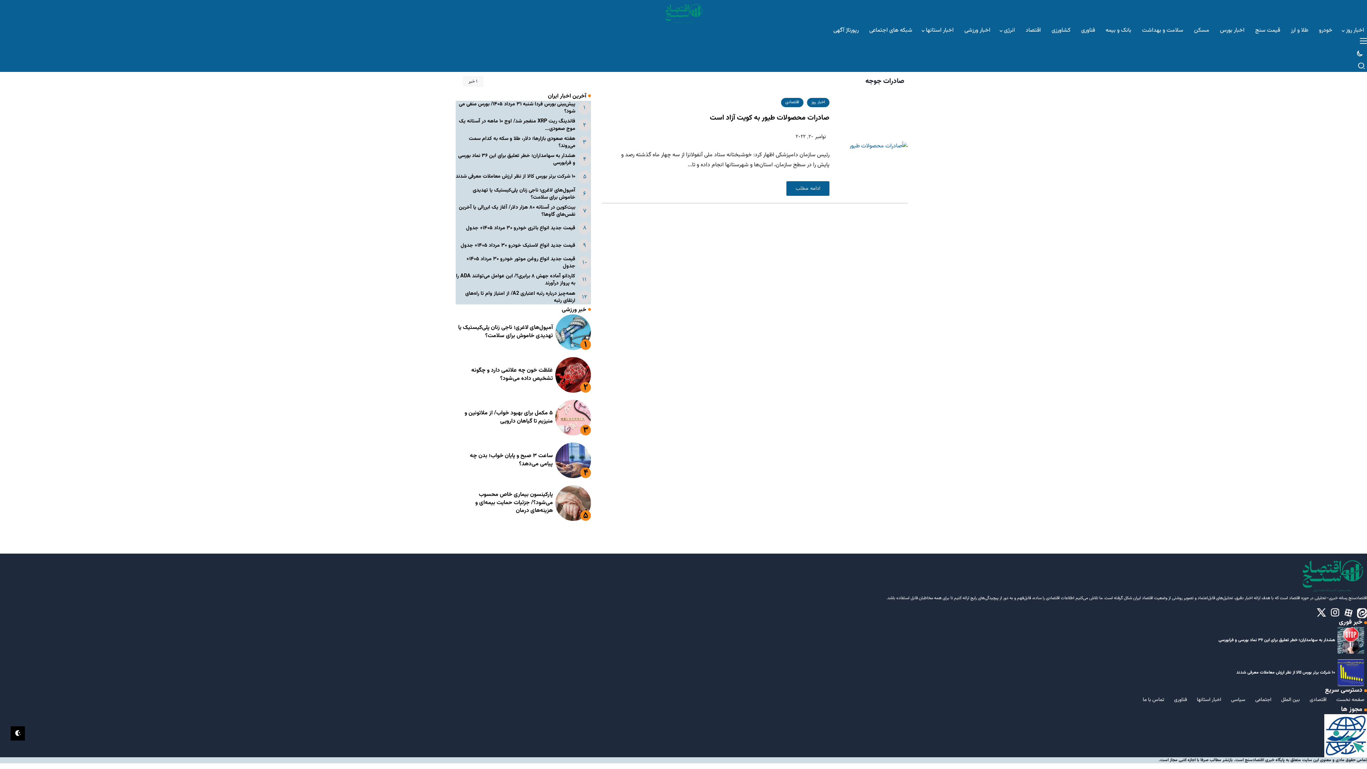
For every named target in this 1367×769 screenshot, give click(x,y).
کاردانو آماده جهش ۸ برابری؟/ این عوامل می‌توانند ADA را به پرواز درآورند (515, 279)
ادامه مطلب (808, 188)
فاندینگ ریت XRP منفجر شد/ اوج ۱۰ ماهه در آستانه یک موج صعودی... (517, 124)
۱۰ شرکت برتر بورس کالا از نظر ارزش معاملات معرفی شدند (515, 176)
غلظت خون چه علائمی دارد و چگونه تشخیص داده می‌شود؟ (512, 374)
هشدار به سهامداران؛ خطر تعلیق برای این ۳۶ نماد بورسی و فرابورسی (516, 159)
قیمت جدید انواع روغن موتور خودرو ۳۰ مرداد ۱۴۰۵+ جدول (520, 262)
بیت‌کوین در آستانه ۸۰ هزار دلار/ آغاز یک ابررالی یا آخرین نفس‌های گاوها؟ (517, 211)
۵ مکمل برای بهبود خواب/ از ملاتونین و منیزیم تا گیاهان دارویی (509, 417)
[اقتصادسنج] (683, 12)
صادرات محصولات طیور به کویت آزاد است (769, 118)
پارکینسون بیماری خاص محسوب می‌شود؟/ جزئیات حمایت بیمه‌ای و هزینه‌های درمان (514, 502)
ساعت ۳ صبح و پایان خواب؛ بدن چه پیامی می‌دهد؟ (511, 459)
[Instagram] (1335, 613)
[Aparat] (1348, 613)
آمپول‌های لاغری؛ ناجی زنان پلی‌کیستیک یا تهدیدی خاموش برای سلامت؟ (524, 194)
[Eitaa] (1362, 613)
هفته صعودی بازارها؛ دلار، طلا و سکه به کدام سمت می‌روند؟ (522, 142)
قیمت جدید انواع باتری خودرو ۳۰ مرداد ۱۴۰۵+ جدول (520, 228)
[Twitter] (1321, 613)
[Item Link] (573, 332)
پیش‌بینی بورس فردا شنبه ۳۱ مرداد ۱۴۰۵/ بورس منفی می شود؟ (517, 107)
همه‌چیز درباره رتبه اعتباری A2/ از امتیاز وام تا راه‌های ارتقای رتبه (520, 297)
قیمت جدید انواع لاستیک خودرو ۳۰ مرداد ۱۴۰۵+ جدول (518, 245)
